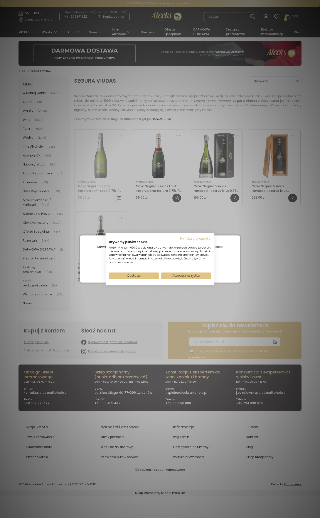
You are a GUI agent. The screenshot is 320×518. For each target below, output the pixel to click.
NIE (170, 268)
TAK (150, 269)
